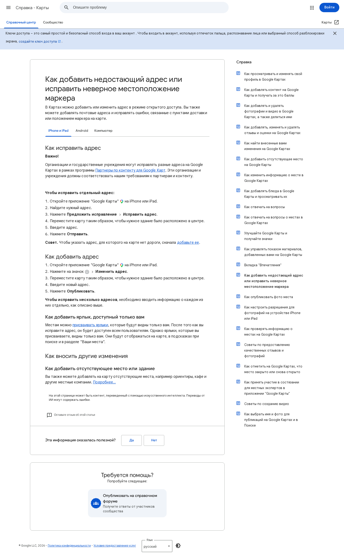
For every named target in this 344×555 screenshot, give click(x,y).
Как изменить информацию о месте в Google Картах (274, 178)
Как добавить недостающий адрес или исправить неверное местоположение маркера (273, 281)
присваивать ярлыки (90, 325)
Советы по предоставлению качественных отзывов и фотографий (267, 350)
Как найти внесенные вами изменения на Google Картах (267, 146)
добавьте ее (188, 242)
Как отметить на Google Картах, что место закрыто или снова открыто (273, 369)
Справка (244, 62)
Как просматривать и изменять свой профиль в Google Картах (273, 77)
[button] (8, 7)
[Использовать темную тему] (178, 545)
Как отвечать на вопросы (264, 207)
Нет (154, 440)
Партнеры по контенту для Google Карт (130, 170)
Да (131, 440)
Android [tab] (82, 131)
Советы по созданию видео (266, 404)
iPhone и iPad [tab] (58, 131)
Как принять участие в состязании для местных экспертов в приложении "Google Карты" (271, 388)
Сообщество (53, 22)
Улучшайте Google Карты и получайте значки (265, 236)
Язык (149, 540)
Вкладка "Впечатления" (263, 265)
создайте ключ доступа (38, 41)
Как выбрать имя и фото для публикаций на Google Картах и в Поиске (271, 420)
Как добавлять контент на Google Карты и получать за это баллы (271, 93)
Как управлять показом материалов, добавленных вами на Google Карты (273, 252)
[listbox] (157, 546)
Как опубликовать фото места (268, 297)
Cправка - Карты (32, 7)
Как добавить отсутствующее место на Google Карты (273, 162)
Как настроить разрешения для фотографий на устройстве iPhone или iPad (272, 313)
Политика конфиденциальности (69, 545)
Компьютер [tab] (103, 131)
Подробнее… (104, 382)
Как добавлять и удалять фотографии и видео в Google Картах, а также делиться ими (268, 111)
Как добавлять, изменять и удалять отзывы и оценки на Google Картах (272, 130)
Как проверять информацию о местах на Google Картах (268, 332)
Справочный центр (21, 22)
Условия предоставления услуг (115, 545)
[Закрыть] (335, 34)
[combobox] (150, 7)
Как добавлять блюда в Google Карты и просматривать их (269, 194)
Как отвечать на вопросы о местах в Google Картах (273, 220)
